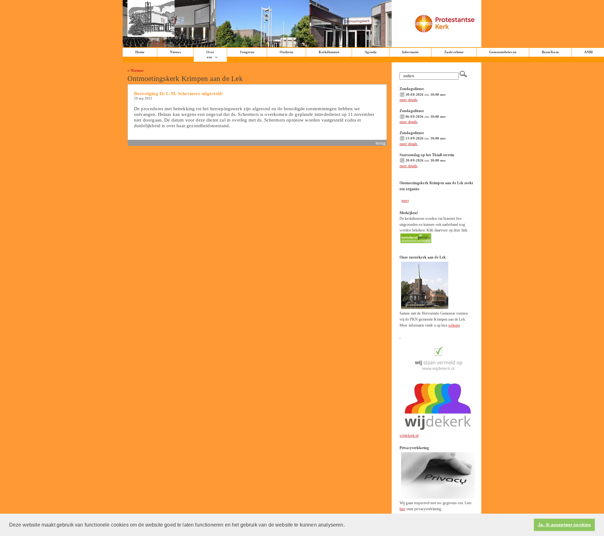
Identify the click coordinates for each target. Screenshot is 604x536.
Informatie (410, 52)
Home (139, 52)
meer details (409, 100)
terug (381, 142)
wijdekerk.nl (409, 435)
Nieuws (137, 70)
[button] (347, 525)
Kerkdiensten (329, 52)
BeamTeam (550, 52)
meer (405, 200)
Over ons (210, 54)
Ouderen (286, 52)
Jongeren (247, 52)
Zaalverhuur (454, 52)
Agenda (371, 52)
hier (402, 509)
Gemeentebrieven (502, 52)
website (454, 325)
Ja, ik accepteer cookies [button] (564, 524)
